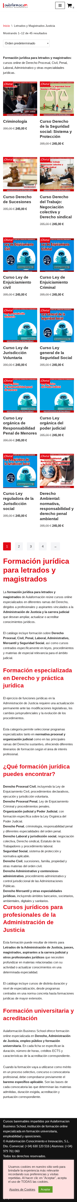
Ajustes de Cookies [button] (22, 1189)
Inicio (6, 25)
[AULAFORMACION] (15, 5)
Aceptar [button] (45, 1189)
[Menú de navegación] (60, 5)
